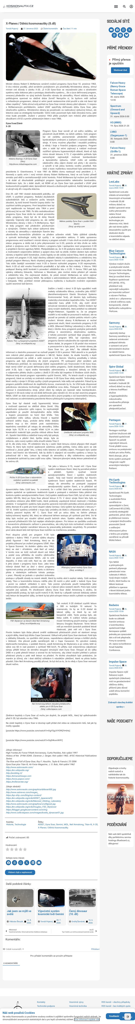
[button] (116, 6)
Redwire (114, 605)
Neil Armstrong (77, 824)
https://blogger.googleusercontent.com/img (26, 809)
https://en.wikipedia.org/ (17, 770)
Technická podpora (46, 1006)
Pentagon (114, 420)
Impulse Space (118, 661)
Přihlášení (95, 949)
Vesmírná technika (78, 1006)
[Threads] (114, 35)
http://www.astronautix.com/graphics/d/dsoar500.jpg (31, 789)
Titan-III (88, 824)
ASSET (41, 824)
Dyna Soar (50, 824)
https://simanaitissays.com (18, 776)
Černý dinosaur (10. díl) (47, 913)
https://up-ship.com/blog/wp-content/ (24, 795)
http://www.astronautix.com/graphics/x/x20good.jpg (30, 804)
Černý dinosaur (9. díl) (82, 911)
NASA (112, 551)
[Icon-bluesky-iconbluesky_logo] (126, 35)
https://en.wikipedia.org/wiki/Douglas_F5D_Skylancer (31, 807)
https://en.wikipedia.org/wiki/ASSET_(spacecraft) (29, 798)
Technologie (20, 824)
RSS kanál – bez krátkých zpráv (116, 1006)
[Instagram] (123, 30)
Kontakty (41, 1002)
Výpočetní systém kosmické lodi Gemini (20, 913)
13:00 (121, 188)
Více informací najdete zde (86, 1019)
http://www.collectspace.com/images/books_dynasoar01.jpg (35, 812)
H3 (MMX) (115, 122)
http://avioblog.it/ (14, 773)
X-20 (95, 824)
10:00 (121, 260)
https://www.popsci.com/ (18, 779)
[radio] (7, 849)
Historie (9, 824)
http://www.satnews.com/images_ (22, 792)
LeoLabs (114, 181)
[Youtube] (111, 30)
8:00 (120, 329)
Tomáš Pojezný (115, 185)
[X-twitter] (129, 30)
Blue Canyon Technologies (117, 252)
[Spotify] (120, 35)
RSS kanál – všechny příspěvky (116, 1002)
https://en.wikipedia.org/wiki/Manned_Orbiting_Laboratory (33, 801)
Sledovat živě (120, 70)
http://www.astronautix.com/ (19, 767)
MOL (66, 824)
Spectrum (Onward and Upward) (117, 109)
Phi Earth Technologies (117, 481)
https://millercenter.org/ (17, 782)
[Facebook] (117, 30)
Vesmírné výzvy (76, 1002)
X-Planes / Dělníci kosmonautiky (53, 827)
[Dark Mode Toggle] (127, 1016)
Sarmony (114, 322)
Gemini (59, 824)
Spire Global (116, 366)
